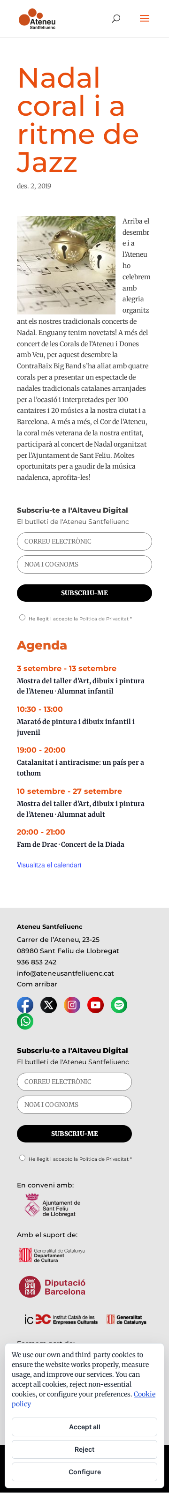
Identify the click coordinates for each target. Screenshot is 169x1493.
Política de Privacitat (104, 619)
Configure (85, 1472)
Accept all (84, 1427)
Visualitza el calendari (49, 864)
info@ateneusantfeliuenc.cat (65, 973)
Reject (84, 1449)
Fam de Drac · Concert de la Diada (70, 844)
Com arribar (37, 984)
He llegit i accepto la (80, 619)
